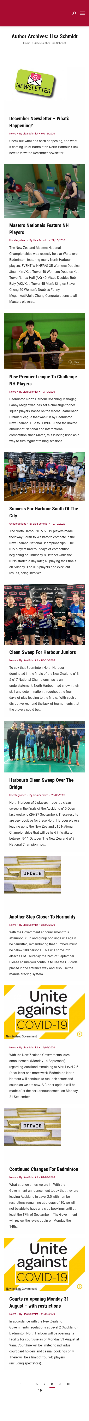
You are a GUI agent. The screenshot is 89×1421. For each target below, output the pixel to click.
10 (68, 1384)
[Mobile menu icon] (82, 13)
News (12, 133)
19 (40, 1390)
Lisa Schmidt (64, 36)
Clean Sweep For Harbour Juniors (42, 652)
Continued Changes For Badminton (43, 1169)
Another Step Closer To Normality (42, 917)
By (28, 133)
